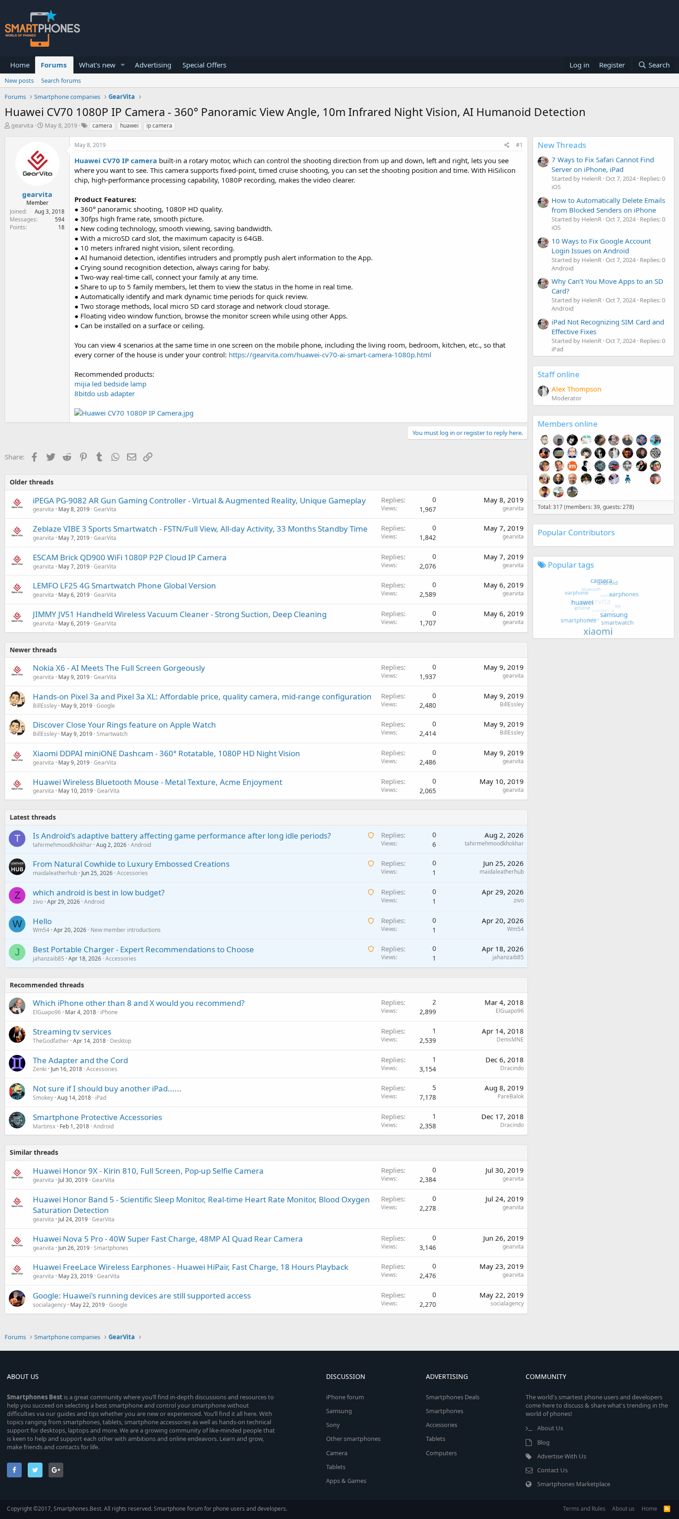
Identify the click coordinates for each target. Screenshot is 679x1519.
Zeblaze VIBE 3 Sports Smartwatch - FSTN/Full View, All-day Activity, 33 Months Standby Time (200, 528)
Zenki (40, 1069)
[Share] (507, 145)
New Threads (562, 145)
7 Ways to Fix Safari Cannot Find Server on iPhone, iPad (603, 164)
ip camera (159, 125)
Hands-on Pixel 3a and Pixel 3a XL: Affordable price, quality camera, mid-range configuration (202, 696)
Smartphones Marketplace (573, 1484)
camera (102, 125)
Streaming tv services (72, 1031)
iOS (556, 187)
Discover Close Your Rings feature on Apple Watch (124, 724)
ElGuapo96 (47, 1012)
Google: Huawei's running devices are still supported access (142, 1295)
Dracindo (512, 1068)
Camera (336, 1453)
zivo (38, 902)
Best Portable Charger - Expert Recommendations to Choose (143, 949)
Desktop (120, 1041)
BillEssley (45, 706)
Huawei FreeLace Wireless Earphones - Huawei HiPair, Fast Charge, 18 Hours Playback (190, 1267)
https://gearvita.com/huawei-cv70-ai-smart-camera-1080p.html (330, 354)
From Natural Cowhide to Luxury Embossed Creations (131, 863)
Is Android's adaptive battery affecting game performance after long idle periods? (182, 835)
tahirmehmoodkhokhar (62, 845)
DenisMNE (510, 1039)
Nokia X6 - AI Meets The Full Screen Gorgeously (119, 667)
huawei (129, 125)
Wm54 (41, 930)
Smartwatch (112, 734)
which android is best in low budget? (98, 892)
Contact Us (552, 1470)
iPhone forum (345, 1397)
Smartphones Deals (452, 1397)
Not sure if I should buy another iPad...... (107, 1088)
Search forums (61, 80)
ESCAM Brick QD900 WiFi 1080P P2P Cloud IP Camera (130, 557)
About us (623, 1509)
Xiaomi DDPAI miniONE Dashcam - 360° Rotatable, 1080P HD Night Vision (166, 753)
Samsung (339, 1411)
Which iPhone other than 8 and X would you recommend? (138, 1003)
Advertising (153, 64)
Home (20, 64)
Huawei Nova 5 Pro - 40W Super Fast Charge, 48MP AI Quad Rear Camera (168, 1238)
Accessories (132, 873)
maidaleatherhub (55, 873)
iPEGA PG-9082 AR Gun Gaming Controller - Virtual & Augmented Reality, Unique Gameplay (199, 500)
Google (106, 706)
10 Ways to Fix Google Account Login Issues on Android (601, 245)
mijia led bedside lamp (110, 383)
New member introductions (126, 930)
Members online (568, 423)
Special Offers (204, 64)
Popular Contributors (576, 532)
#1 (519, 145)
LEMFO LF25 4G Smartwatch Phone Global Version (124, 585)
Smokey (43, 1098)
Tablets (336, 1467)
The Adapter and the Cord (80, 1060)
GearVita (105, 509)
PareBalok (510, 1096)
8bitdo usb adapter (104, 393)
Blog (543, 1442)
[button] (122, 65)
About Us (550, 1428)
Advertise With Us (561, 1456)
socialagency (49, 1305)
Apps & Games (346, 1480)
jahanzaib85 (48, 958)
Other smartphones (353, 1438)
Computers (441, 1453)
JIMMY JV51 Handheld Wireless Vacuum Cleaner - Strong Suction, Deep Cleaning (180, 614)
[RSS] (667, 1508)
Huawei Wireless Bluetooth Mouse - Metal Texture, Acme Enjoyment (157, 782)
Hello (42, 921)
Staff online (559, 374)
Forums (54, 64)
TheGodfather (51, 1041)
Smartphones (111, 1248)
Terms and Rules (584, 1509)
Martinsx (44, 1126)
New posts (19, 80)
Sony (333, 1425)
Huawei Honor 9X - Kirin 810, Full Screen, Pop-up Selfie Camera (148, 1170)
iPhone (109, 1012)
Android (141, 845)
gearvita (22, 125)
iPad (100, 1098)
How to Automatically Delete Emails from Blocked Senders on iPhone (608, 205)
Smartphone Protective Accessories (97, 1117)
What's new (97, 64)
